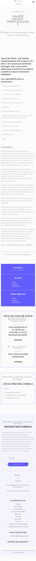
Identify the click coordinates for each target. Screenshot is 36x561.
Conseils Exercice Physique (15, 395)
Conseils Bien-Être (12, 392)
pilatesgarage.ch (18, 487)
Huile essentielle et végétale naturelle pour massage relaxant (18, 331)
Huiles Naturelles (18, 324)
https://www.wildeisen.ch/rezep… (20, 245)
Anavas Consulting (19, 552)
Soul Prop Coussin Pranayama (18, 355)
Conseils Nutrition (18, 12)
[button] (2, 2)
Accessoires (18, 351)
